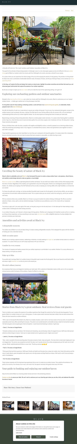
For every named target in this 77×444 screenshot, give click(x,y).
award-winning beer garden (51, 105)
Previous (67, 10)
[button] (3, 406)
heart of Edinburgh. (17, 107)
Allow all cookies (23, 437)
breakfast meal (15, 261)
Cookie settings (54, 437)
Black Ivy (24, 176)
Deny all (38, 437)
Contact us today (6, 377)
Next (72, 10)
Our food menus (42, 214)
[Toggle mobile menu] (74, 2)
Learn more (19, 432)
